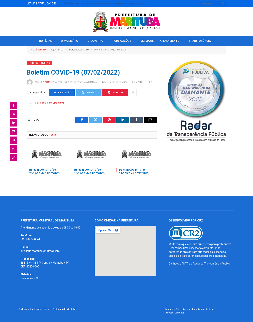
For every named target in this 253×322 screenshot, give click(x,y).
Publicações (122, 40)
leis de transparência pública (190, 255)
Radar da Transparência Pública (211, 263)
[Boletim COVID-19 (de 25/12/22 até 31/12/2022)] (47, 154)
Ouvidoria (26, 278)
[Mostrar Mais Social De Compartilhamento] (133, 92)
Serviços (147, 40)
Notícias (45, 40)
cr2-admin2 (47, 82)
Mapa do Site (172, 309)
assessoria (195, 248)
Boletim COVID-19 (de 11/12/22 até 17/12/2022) (134, 171)
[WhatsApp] (13, 149)
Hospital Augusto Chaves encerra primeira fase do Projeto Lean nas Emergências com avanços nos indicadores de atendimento (68, 5)
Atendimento (170, 40)
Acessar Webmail (174, 312)
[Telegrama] (13, 140)
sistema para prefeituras (215, 244)
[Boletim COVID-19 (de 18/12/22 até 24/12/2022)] (92, 154)
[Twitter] (13, 114)
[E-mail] (13, 131)
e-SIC (37, 278)
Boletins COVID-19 (39, 63)
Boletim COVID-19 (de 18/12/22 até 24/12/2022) (89, 171)
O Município (69, 40)
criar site (192, 244)
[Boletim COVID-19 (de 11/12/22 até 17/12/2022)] (136, 154)
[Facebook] (13, 105)
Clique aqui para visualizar (49, 102)
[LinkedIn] (13, 122)
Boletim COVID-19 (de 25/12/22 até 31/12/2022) (44, 171)
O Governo (95, 40)
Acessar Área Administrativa (197, 309)
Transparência (200, 40)
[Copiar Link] (13, 157)
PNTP (185, 263)
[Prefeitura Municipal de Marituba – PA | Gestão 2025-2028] (126, 21)
